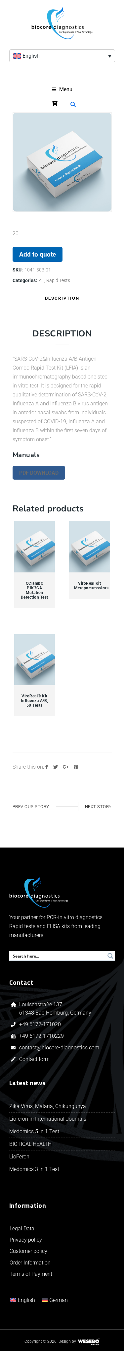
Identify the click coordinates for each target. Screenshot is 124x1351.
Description (62, 298)
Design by (67, 1341)
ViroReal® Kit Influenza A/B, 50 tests (34, 701)
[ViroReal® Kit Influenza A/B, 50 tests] (35, 660)
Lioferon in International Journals (47, 1119)
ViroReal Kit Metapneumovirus (89, 585)
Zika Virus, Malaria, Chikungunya (47, 1106)
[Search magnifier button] (110, 956)
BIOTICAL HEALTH (30, 1144)
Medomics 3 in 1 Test (34, 1169)
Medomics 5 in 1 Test (34, 1131)
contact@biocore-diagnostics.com (60, 1047)
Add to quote (37, 254)
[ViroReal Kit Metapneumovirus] (89, 547)
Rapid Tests (58, 280)
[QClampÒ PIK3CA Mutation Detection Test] (35, 547)
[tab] (62, 298)
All (41, 280)
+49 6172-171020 (40, 1024)
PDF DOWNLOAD (39, 473)
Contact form (34, 1059)
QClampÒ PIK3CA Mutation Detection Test (34, 590)
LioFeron (19, 1156)
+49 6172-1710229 (41, 1036)
